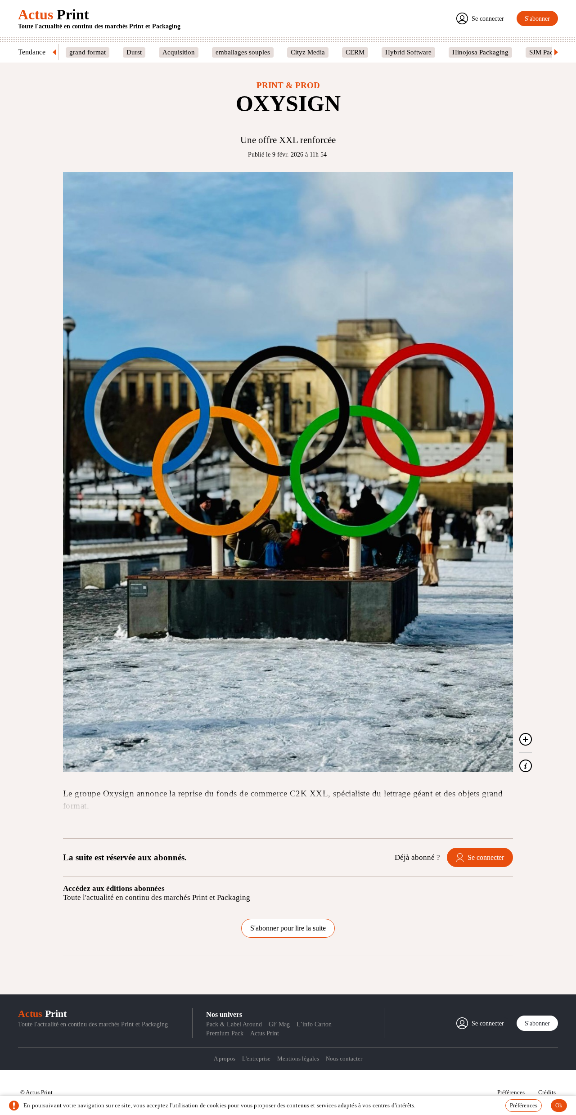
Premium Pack (224, 1033)
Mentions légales (298, 1058)
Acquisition (178, 52)
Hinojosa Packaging (480, 52)
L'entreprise (256, 1058)
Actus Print (264, 1033)
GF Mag (279, 1024)
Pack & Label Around (234, 1024)
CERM (355, 52)
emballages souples (243, 52)
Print (53, 14)
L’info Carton (314, 1024)
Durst (134, 52)
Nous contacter (344, 1058)
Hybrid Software (408, 52)
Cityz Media (308, 52)
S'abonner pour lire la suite (288, 928)
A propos (224, 1058)
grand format (87, 52)
